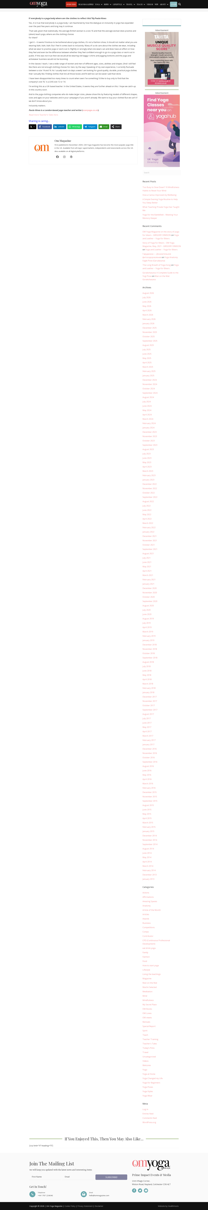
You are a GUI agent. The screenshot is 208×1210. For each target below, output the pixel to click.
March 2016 (148, 783)
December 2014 (150, 835)
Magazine (147, 978)
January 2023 (148, 479)
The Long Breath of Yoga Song (157, 265)
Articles (146, 914)
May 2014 (147, 857)
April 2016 (147, 779)
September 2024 (150, 393)
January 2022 (148, 531)
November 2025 (150, 332)
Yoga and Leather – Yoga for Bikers (161, 249)
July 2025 (147, 349)
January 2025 (148, 375)
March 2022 (148, 523)
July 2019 (147, 623)
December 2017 (150, 696)
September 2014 (150, 844)
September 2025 (150, 341)
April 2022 (147, 518)
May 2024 (147, 410)
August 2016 (148, 766)
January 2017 (148, 744)
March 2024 (148, 419)
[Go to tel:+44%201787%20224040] (52, 1194)
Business (147, 923)
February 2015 (149, 827)
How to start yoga (151, 965)
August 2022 (148, 501)
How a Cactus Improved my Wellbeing (159, 195)
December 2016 (150, 749)
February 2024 (149, 423)
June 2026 (147, 301)
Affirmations (148, 897)
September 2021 (150, 549)
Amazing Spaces (150, 901)
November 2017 (150, 701)
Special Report (149, 1026)
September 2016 (150, 762)
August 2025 (148, 345)
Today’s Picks (149, 1048)
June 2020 (147, 614)
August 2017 (148, 714)
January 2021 (148, 584)
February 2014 (149, 870)
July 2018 (147, 666)
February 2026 (149, 319)
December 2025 (150, 327)
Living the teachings (152, 974)
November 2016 (150, 753)
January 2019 (148, 640)
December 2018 (150, 644)
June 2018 (147, 670)
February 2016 (149, 788)
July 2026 (147, 297)
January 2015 (148, 831)
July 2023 (147, 453)
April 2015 (147, 818)
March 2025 (148, 367)
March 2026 (148, 314)
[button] (111, 1177)
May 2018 (147, 675)
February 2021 (149, 579)
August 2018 (148, 662)
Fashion (146, 956)
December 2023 (150, 432)
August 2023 (148, 449)
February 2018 (149, 688)
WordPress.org (149, 1122)
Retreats (146, 1022)
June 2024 (147, 406)
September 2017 (150, 709)
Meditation (147, 991)
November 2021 (150, 540)
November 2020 (150, 592)
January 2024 (148, 427)
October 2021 (149, 545)
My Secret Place (150, 1004)
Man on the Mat (150, 983)
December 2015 (150, 792)
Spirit (145, 1030)
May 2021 (147, 566)
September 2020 (150, 601)
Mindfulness (148, 1000)
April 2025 (147, 362)
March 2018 (148, 683)
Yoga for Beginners (151, 1082)
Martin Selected (150, 987)
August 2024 (148, 397)
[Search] (179, 4)
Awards (146, 918)
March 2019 (148, 631)
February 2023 (149, 475)
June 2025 (147, 354)
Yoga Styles (148, 1091)
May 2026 (147, 306)
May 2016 (147, 775)
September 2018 (150, 657)
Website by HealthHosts (168, 1206)
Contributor (148, 936)
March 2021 (148, 575)
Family (145, 952)
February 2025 (149, 371)
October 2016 (149, 757)
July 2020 (147, 610)
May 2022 (147, 514)
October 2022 (149, 492)
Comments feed (150, 1118)
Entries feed (148, 1113)
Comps (146, 931)
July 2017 (147, 718)
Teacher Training (150, 1039)
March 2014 (148, 866)
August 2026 (148, 293)
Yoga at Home (149, 1074)
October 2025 (149, 336)
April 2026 (147, 310)
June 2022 (147, 510)
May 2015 (147, 814)
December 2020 (150, 588)
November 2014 (150, 840)
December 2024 (150, 380)
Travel (145, 1052)
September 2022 (150, 497)
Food (145, 961)
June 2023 (147, 458)
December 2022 (150, 484)
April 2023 (147, 466)
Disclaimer (99, 1206)
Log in (145, 1109)
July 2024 (147, 401)
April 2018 (147, 679)
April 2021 (147, 571)
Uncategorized (149, 1056)
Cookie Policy (70, 1206)
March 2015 (148, 822)
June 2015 (147, 809)
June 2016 (147, 770)
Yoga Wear (147, 1095)
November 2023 (150, 436)
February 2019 (149, 636)
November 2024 (150, 384)
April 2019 (147, 627)
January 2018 (148, 692)
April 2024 (147, 414)
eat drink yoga (149, 948)
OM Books (147, 1009)
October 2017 (149, 705)
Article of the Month (152, 910)
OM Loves (147, 1013)
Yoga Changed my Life (153, 1078)
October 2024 (149, 388)
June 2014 (147, 853)
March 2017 (148, 735)
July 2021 (147, 558)
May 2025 (147, 358)
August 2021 (148, 553)
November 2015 (150, 796)
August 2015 (148, 805)
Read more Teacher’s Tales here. (43, 114)
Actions (146, 892)
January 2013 (148, 879)
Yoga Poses (148, 1087)
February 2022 (149, 527)
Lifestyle (146, 970)
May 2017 (147, 727)
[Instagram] (64, 157)
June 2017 (147, 722)
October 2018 (149, 653)
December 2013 (150, 874)
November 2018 (150, 649)
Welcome (147, 1065)
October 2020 (149, 597)
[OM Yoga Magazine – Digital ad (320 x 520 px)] (162, 59)
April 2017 (147, 731)
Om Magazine (63, 141)
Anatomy (147, 905)
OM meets (147, 1017)
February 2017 (149, 740)
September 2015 (150, 801)
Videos (146, 1061)
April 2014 (147, 861)
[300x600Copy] (162, 130)
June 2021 (147, 562)
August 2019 (148, 618)
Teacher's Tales (150, 1043)
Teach (145, 1035)
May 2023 (147, 462)
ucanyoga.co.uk (90, 110)
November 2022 (150, 488)
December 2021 (150, 536)
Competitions (149, 927)
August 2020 (148, 605)
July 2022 (147, 505)
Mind (145, 996)
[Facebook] (57, 157)
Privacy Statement (85, 1206)
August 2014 (148, 848)
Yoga (145, 1069)
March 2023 (148, 471)
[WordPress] (71, 157)
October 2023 (149, 440)
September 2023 (150, 445)
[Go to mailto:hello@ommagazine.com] (104, 1194)
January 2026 (148, 323)
